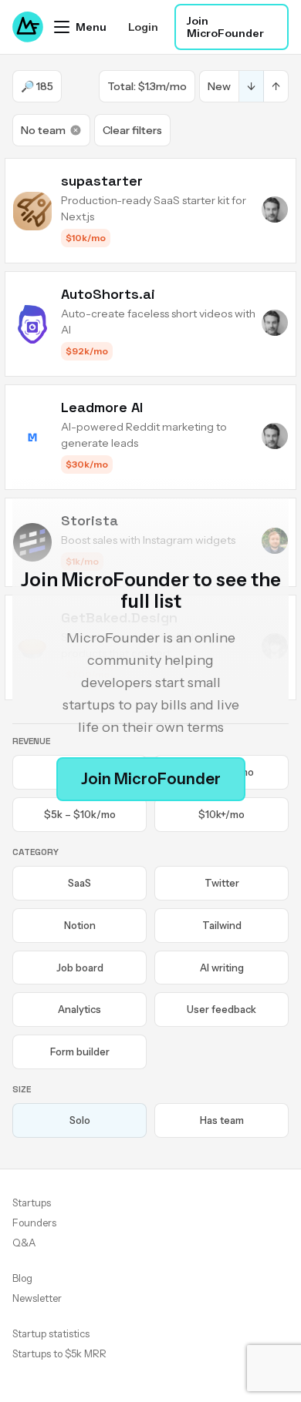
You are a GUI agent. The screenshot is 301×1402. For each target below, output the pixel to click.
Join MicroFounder (225, 27)
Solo (79, 1120)
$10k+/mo (221, 814)
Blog (22, 1278)
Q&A (24, 1242)
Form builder (80, 1051)
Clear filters (132, 130)
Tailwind (222, 925)
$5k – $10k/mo (80, 814)
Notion (80, 925)
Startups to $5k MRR (59, 1353)
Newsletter (37, 1298)
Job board (79, 967)
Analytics (79, 1009)
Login (143, 27)
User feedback (221, 1009)
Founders (34, 1222)
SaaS (79, 883)
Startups (31, 1202)
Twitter (222, 883)
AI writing (222, 967)
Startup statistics (51, 1333)
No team (43, 130)
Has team (222, 1120)
